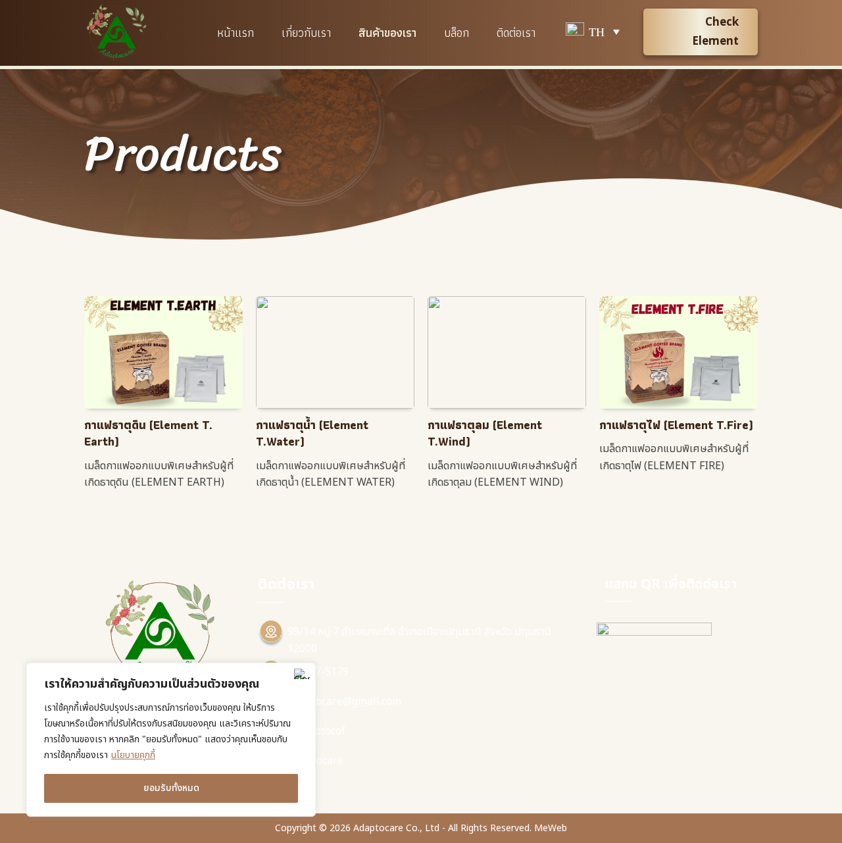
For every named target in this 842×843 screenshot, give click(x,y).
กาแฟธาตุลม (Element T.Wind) (485, 433)
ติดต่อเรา (516, 32)
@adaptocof (316, 731)
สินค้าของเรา (387, 32)
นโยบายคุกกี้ (133, 755)
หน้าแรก (235, 32)
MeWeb (550, 828)
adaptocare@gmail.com (344, 701)
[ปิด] (302, 674)
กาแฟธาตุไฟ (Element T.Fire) (676, 424)
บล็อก (456, 32)
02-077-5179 (318, 672)
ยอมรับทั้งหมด (171, 788)
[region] (171, 740)
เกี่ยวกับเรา (306, 32)
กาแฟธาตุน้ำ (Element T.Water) (312, 433)
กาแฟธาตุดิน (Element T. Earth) (148, 433)
